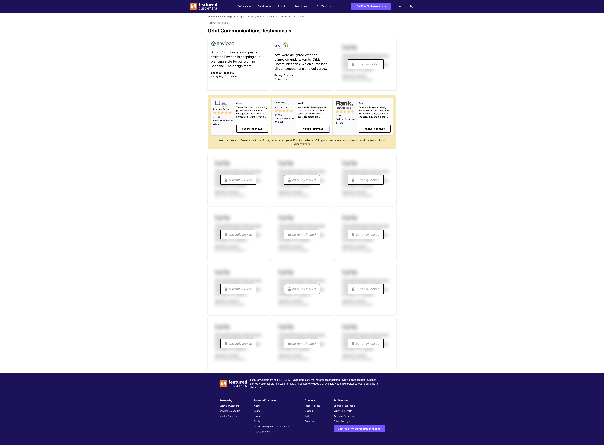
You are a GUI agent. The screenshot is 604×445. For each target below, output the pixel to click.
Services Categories (229, 410)
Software (243, 6)
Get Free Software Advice (371, 6)
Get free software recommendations (359, 428)
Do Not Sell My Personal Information (272, 426)
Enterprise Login (342, 421)
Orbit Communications (278, 16)
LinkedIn (309, 410)
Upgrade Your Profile (344, 405)
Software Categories (226, 16)
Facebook (310, 421)
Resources (301, 6)
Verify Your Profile (343, 410)
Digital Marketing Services (252, 16)
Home (211, 16)
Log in (401, 6)
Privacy (258, 416)
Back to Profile (220, 23)
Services (263, 6)
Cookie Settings (262, 431)
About (281, 6)
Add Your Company (344, 416)
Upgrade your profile (281, 140)
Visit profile (252, 128)
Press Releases (312, 405)
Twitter (308, 416)
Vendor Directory (228, 416)
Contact (258, 421)
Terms (257, 410)
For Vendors (324, 6)
